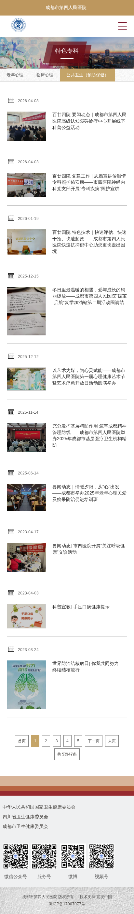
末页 (112, 741)
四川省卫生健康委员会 (25, 816)
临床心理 (44, 74)
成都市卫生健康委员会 (25, 826)
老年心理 (15, 74)
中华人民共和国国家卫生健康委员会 (39, 807)
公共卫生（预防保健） (87, 74)
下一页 (94, 741)
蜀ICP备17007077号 (67, 904)
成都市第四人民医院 (66, 7)
